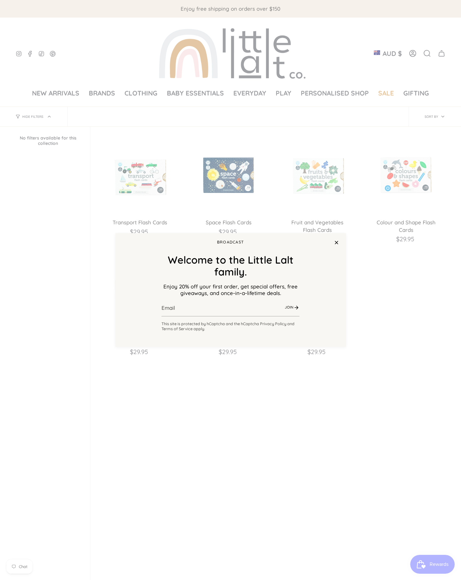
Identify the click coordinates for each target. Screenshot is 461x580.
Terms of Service (177, 328)
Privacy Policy (273, 323)
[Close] (336, 242)
